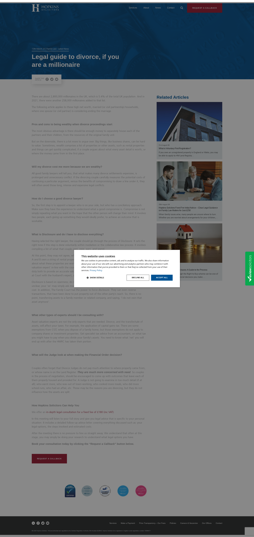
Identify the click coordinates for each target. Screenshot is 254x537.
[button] (95, 277)
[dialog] (127, 268)
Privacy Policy (96, 270)
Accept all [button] (162, 277)
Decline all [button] (138, 277)
